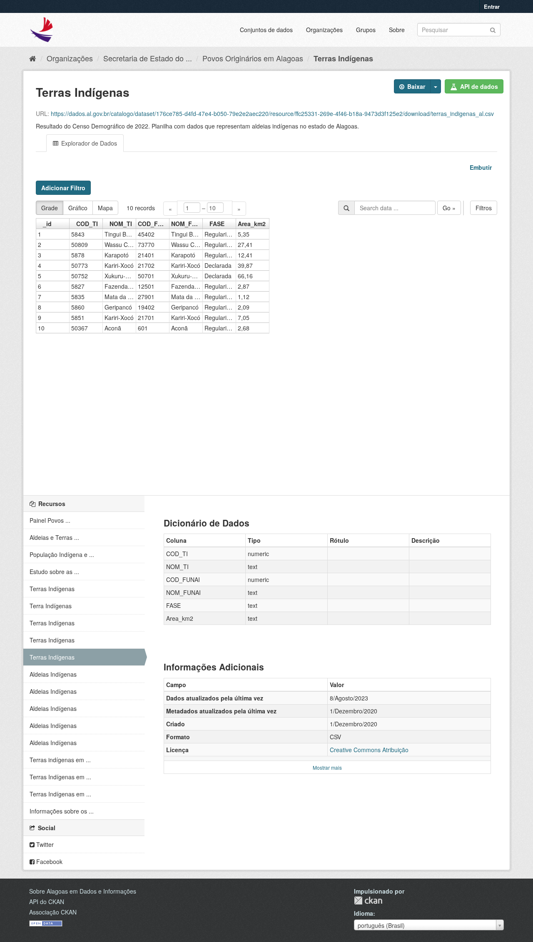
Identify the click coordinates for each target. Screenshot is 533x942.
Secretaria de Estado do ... (147, 58)
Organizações (324, 29)
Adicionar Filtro (63, 188)
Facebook (48, 861)
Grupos (366, 29)
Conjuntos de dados (266, 29)
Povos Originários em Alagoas (252, 58)
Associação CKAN (53, 912)
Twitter (44, 844)
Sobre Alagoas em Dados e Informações (82, 891)
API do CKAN (46, 901)
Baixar (415, 86)
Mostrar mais (327, 767)
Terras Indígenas (343, 58)
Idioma (363, 913)
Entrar (492, 6)
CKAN (368, 900)
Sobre (397, 29)
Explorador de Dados (88, 143)
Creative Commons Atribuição (369, 750)
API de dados (478, 86)
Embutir (480, 167)
